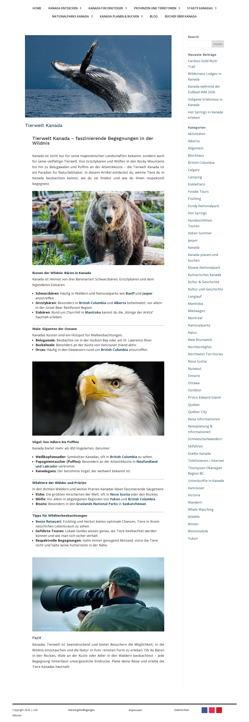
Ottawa (194, 383)
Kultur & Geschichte (203, 282)
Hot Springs (197, 213)
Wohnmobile (198, 531)
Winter (193, 524)
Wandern (195, 502)
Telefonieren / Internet (206, 460)
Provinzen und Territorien (155, 8)
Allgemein (195, 148)
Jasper (147, 293)
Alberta (120, 303)
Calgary (194, 170)
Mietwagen (196, 311)
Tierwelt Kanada (43, 125)
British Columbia (92, 303)
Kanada (193, 247)
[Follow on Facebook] (204, 710)
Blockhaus (196, 155)
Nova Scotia (120, 494)
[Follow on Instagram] (212, 710)
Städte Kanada (199, 453)
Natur (192, 332)
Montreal (195, 318)
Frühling (194, 198)
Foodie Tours (198, 191)
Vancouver (196, 488)
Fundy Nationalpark (203, 206)
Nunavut (194, 368)
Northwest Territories (205, 354)
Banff (130, 293)
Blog (154, 16)
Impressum (135, 710)
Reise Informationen (204, 419)
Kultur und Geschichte (205, 289)
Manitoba (93, 312)
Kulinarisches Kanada (204, 275)
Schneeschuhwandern (205, 439)
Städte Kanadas (200, 8)
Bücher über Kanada (181, 16)
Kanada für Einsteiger (106, 8)
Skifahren (195, 446)
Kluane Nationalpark (204, 267)
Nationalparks (199, 325)
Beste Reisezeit (48, 521)
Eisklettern (196, 184)
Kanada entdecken (63, 8)
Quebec (194, 404)
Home (37, 8)
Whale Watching (200, 509)
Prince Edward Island (204, 397)
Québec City (197, 412)
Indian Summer (200, 233)
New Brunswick (200, 339)
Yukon (115, 499)
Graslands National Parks (97, 504)
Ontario (194, 375)
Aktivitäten (196, 134)
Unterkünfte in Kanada (206, 480)
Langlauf (195, 296)
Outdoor (194, 390)
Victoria (194, 495)
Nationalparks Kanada (70, 16)
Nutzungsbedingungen (81, 710)
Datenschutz (181, 710)
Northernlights (200, 347)
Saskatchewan (134, 504)
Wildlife (194, 516)
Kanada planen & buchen (119, 16)
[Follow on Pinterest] (219, 710)
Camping (195, 177)
